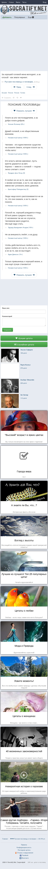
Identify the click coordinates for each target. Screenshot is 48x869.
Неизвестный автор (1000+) (18, 137)
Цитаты (4, 2)
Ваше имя (5, 308)
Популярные (19, 17)
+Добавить (7, 17)
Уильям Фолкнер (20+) (16, 124)
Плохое (10, 93)
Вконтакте (25, 858)
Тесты (24, 2)
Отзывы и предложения (25, 853)
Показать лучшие (24, 110)
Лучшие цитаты (25, 338)
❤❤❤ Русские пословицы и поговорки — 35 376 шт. (27, 839)
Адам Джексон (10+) (15, 254)
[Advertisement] (24, 45)
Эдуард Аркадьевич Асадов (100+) (20, 227)
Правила (24, 845)
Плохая (16, 93)
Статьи (11, 2)
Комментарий (7, 316)
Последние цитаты (24, 850)
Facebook (25, 855)
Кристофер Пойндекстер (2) (18, 189)
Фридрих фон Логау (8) (16, 173)
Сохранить (7, 330)
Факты (18, 2)
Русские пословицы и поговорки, (22, 81)
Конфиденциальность (24, 847)
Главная (5, 839)
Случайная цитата (25, 344)
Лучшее (4, 93)
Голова (22, 93)
